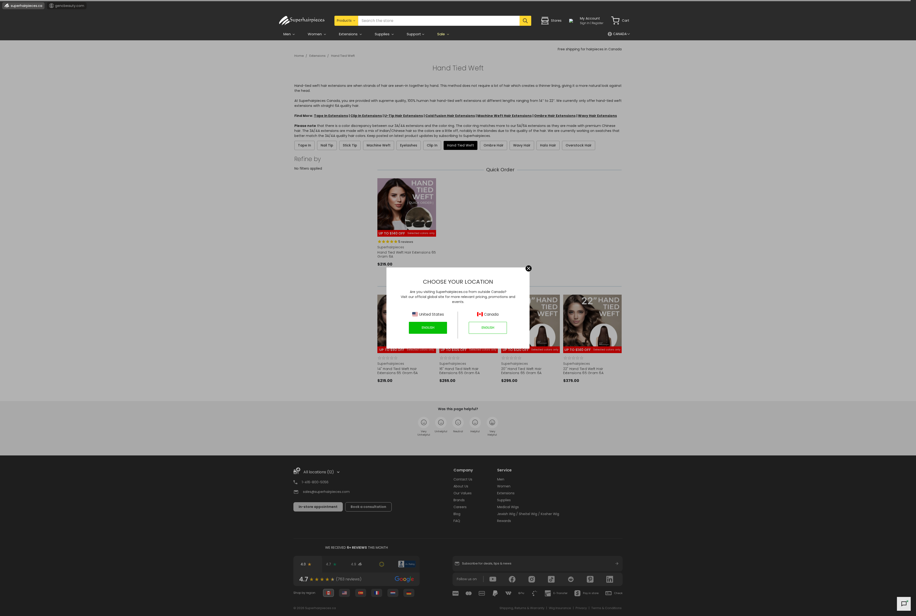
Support (414, 34)
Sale (441, 34)
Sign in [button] (585, 23)
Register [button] (597, 23)
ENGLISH (428, 327)
